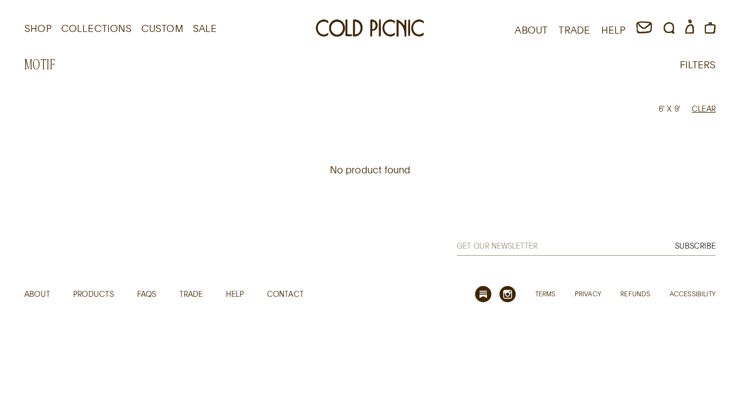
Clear (704, 108)
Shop (37, 28)
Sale (205, 28)
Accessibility (693, 293)
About (37, 294)
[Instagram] (507, 294)
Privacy (588, 293)
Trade (191, 294)
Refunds (635, 293)
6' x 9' (669, 108)
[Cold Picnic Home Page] (370, 30)
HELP (613, 29)
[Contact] (644, 29)
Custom (162, 28)
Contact (285, 294)
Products (93, 294)
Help (235, 294)
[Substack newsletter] (483, 294)
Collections (96, 28)
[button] (669, 29)
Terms (545, 293)
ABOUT (531, 29)
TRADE (574, 29)
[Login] (689, 29)
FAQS (147, 294)
